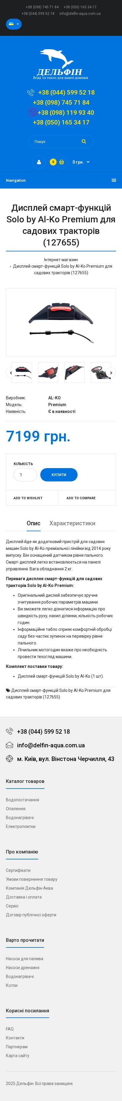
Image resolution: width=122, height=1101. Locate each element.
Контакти (15, 1037)
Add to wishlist (28, 498)
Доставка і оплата (24, 897)
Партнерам (17, 1046)
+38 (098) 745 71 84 (42, 7)
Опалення (15, 808)
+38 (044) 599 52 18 (38, 14)
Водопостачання (22, 799)
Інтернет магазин (61, 259)
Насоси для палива (24, 958)
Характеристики (72, 523)
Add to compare (81, 498)
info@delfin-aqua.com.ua (80, 14)
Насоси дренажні (22, 967)
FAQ (10, 1029)
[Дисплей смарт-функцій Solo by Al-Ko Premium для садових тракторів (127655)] (61, 322)
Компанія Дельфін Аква (29, 888)
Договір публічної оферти (31, 914)
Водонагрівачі (20, 817)
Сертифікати (18, 870)
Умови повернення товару (31, 879)
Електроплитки (21, 826)
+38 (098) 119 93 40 (66, 112)
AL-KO (54, 397)
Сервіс (12, 906)
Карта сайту (17, 1055)
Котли (11, 985)
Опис (34, 523)
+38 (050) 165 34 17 (80, 7)
